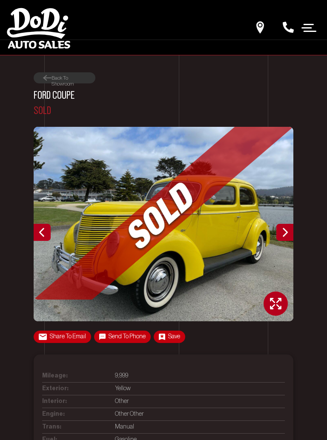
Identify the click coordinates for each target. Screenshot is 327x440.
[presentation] (42, 232)
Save (174, 337)
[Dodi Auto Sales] (38, 27)
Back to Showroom (63, 78)
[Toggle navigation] (309, 27)
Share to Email (68, 337)
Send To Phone (127, 337)
